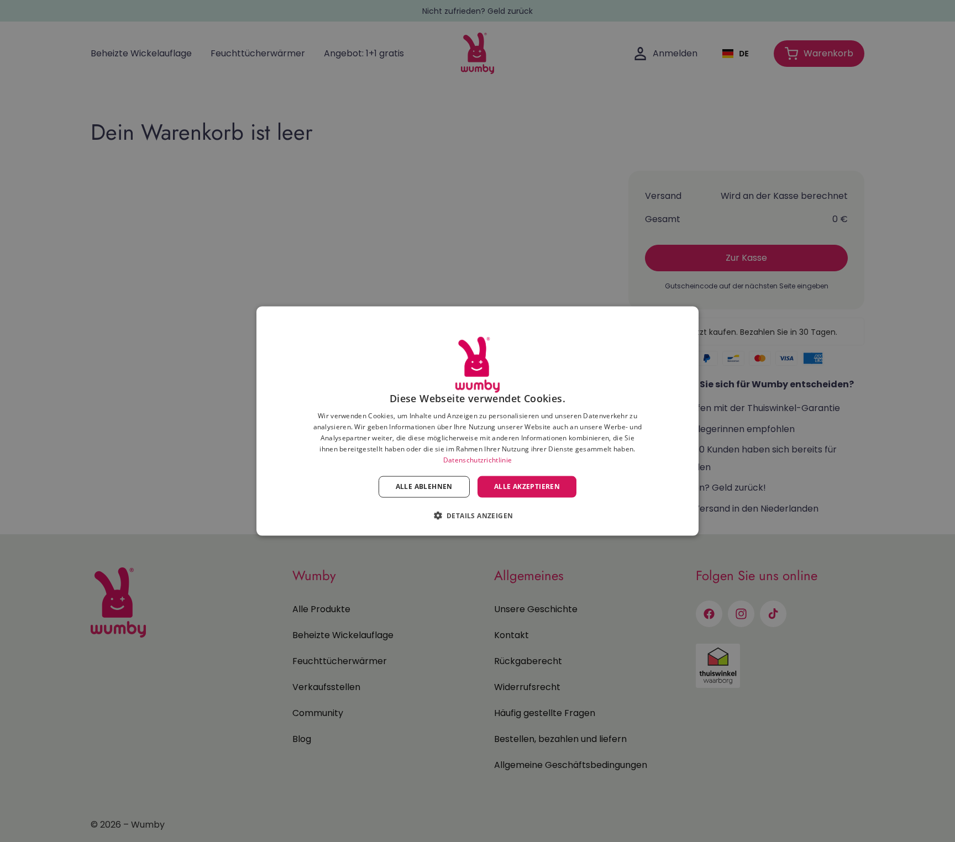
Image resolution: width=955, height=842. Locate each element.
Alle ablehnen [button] (424, 486)
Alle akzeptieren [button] (527, 486)
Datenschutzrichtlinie (477, 459)
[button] (477, 515)
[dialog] (477, 421)
